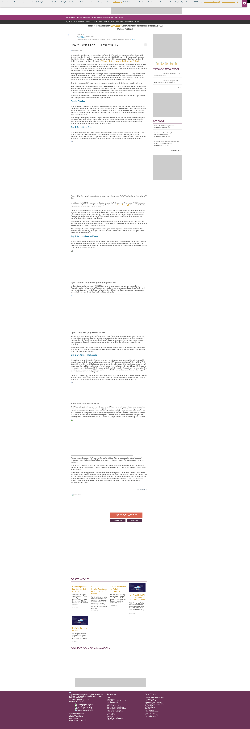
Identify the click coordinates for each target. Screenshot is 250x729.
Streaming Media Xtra (113, 705)
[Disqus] (109, 552)
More (179, 88)
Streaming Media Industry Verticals (116, 708)
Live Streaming (70, 17)
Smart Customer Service (152, 712)
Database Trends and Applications (154, 698)
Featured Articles (81, 38)
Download (115, 26)
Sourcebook (110, 713)
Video (112, 22)
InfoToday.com (149, 705)
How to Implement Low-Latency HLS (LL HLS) (79, 589)
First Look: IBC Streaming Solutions (164, 126)
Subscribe (81, 22)
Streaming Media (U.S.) (151, 715)
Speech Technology (150, 713)
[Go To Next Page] (145, 44)
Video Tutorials (111, 704)
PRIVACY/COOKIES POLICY (76, 720)
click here (133, 39)
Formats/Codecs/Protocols (105, 17)
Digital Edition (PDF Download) (116, 701)
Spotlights (110, 716)
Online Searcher (149, 710)
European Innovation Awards (115, 712)
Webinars (106, 22)
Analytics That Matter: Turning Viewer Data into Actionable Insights (166, 134)
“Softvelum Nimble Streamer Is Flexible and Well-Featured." (120, 61)
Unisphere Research (150, 716)
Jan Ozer (81, 36)
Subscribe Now (124, 515)
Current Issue (117, 521)
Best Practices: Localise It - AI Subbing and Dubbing (167, 74)
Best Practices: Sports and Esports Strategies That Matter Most (166, 81)
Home (75, 22)
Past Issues (134, 521)
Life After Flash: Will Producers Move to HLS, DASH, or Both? (137, 597)
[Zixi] (109, 660)
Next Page (141, 490)
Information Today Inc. (75, 701)
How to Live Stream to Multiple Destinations (118, 589)
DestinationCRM (149, 699)
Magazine (111, 699)
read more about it (120, 205)
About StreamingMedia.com (115, 718)
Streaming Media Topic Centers (115, 707)
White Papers (98, 22)
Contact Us (110, 719)
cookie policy (116, 2)
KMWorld (147, 708)
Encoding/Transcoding (83, 17)
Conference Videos (112, 702)
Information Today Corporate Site (154, 704)
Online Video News (112, 715)
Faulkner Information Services (153, 702)
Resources (119, 22)
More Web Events (176, 150)
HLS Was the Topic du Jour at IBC (79, 629)
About (137, 22)
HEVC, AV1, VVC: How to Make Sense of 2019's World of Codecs (99, 590)
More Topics (118, 17)
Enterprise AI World (150, 701)
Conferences (129, 22)
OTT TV (93, 17)
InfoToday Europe (150, 707)
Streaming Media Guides (114, 710)
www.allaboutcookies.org (229, 2)
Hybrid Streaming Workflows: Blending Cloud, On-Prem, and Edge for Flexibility (167, 142)
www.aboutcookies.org (211, 2)
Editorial (89, 22)
